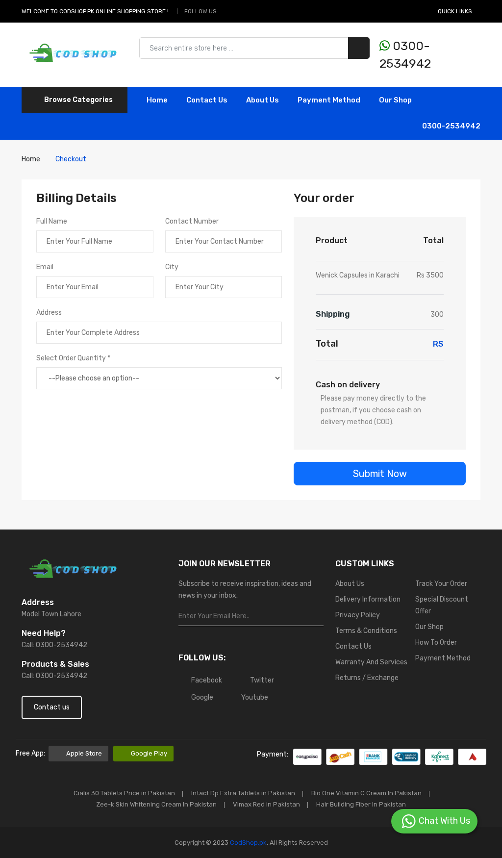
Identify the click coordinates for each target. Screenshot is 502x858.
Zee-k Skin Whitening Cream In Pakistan (156, 804)
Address (49, 312)
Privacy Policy (357, 615)
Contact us (52, 707)
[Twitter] (239, 11)
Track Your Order (441, 584)
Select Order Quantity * (73, 358)
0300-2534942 (405, 55)
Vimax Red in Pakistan (266, 804)
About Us (262, 100)
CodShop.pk (247, 842)
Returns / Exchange (367, 678)
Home (157, 100)
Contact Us (353, 646)
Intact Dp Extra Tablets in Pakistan (243, 793)
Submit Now (380, 473)
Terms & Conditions (366, 631)
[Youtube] (262, 11)
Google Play (149, 753)
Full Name (51, 221)
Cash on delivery (348, 384)
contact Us (206, 100)
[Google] (250, 11)
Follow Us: (201, 11)
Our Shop (395, 100)
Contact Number (192, 221)
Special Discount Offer (441, 605)
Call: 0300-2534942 (54, 645)
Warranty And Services (371, 662)
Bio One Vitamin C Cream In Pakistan (366, 793)
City (171, 267)
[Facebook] (228, 11)
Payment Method (329, 100)
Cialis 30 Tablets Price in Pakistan (124, 793)
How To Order (436, 642)
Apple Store (84, 753)
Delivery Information (368, 599)
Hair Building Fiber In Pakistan (361, 804)
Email (44, 267)
